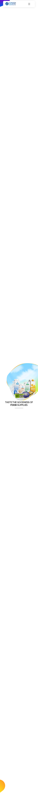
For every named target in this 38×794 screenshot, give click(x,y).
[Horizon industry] (10, 4)
